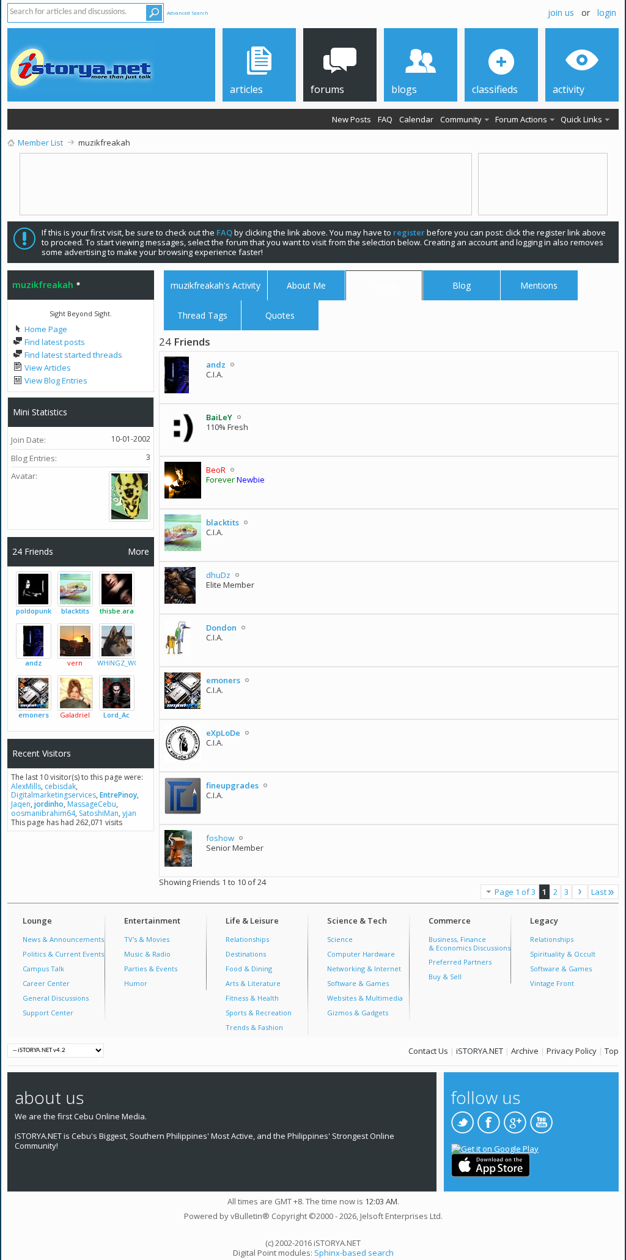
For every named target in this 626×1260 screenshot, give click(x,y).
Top (612, 1050)
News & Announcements (63, 939)
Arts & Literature (253, 983)
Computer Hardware (361, 953)
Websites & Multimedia (365, 997)
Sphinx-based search (354, 1252)
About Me (306, 285)
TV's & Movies (146, 939)
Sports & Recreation (259, 1012)
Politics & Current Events (63, 953)
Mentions (539, 283)
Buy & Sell (445, 976)
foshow (220, 837)
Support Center (48, 1012)
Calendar (416, 119)
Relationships (247, 939)
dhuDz (218, 574)
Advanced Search (187, 12)
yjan (129, 813)
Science (340, 939)
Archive (525, 1050)
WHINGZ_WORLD (124, 662)
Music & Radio (147, 953)
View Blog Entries (55, 380)
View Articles (47, 367)
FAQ (385, 119)
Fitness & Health (252, 997)
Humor (135, 983)
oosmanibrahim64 (43, 813)
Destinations (246, 953)
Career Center (46, 983)
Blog (461, 285)
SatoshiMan (99, 813)
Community (461, 119)
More (138, 551)
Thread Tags (202, 312)
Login (606, 12)
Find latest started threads (72, 354)
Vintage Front (552, 983)
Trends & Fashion (254, 1027)
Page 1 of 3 (515, 891)
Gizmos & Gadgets (357, 1012)
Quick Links (581, 119)
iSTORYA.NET (479, 1050)
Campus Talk (43, 968)
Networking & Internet (364, 968)
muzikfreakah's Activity (215, 285)
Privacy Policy (572, 1050)
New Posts (351, 119)
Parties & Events (150, 968)
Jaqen (21, 804)
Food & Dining (249, 968)
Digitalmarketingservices (53, 795)
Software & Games (358, 983)
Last (598, 891)
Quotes (280, 312)
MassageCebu (91, 804)
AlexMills (26, 786)
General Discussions (56, 997)
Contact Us (428, 1050)
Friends (383, 285)
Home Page (45, 329)
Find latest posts (54, 341)
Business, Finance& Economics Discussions (469, 943)
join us (561, 12)
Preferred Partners (460, 961)
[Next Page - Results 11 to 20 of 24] (579, 891)
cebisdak (60, 786)
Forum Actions (521, 119)
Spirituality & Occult (562, 953)
